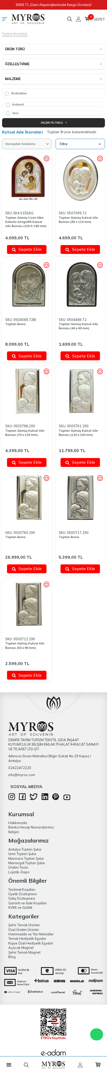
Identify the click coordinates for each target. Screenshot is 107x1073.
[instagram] (11, 799)
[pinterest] (55, 799)
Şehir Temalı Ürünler (24, 925)
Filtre (64, 144)
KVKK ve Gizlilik (20, 907)
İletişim (13, 832)
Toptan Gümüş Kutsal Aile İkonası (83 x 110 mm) (78, 220)
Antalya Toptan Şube (24, 849)
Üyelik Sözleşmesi (22, 894)
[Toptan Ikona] (27, 285)
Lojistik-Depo (19, 872)
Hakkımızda (17, 823)
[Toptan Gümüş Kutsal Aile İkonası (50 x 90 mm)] (27, 604)
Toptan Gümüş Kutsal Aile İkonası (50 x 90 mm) (24, 645)
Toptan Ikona (15, 324)
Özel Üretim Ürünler (23, 930)
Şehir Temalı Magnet (24, 952)
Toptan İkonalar (14, 33)
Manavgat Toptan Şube (26, 863)
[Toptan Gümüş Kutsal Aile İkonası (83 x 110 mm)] (80, 178)
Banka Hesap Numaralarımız (31, 827)
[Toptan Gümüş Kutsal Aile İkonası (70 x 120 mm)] (27, 391)
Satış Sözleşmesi (21, 898)
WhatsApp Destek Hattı (96, 1034)
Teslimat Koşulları (21, 889)
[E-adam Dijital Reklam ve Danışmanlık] (53, 1054)
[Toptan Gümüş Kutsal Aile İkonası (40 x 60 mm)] (80, 285)
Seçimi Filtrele (52, 122)
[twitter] (34, 799)
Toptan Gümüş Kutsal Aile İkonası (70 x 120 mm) (24, 433)
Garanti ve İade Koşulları (27, 903)
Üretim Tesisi (18, 867)
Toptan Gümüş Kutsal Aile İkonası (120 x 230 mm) (78, 433)
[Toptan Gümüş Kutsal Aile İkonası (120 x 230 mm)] (80, 391)
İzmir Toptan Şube (22, 854)
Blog (12, 957)
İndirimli (17, 104)
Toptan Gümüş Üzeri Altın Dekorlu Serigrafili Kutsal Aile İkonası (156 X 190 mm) (25, 222)
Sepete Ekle (30, 249)
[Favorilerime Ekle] (46, 159)
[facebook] (22, 799)
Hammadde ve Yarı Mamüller (31, 934)
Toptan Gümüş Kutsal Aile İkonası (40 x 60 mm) (78, 326)
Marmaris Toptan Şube (26, 858)
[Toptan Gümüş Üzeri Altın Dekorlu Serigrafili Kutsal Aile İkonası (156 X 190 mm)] (27, 178)
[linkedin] (45, 799)
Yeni (14, 113)
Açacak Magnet (21, 948)
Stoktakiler (18, 93)
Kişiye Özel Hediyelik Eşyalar (30, 943)
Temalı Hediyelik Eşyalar (27, 938)
